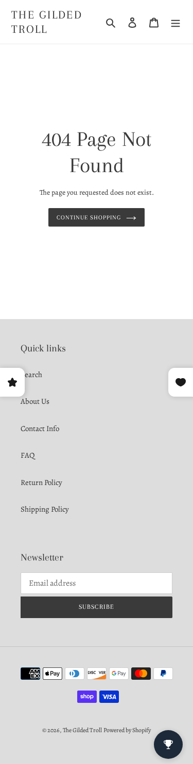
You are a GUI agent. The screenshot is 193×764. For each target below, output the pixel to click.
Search (31, 374)
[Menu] (175, 22)
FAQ (27, 455)
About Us (35, 401)
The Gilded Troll (46, 21)
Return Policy (41, 482)
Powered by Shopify (127, 730)
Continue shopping (89, 217)
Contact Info (40, 428)
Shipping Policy (45, 509)
